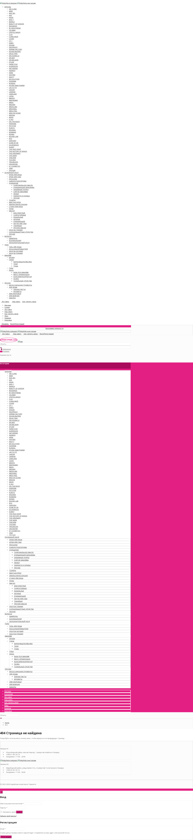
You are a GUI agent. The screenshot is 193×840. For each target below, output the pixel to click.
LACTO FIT (13, 88)
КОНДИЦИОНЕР (15, 240)
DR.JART (12, 58)
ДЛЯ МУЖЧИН (14, 296)
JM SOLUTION (14, 79)
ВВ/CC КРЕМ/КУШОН (21, 274)
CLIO (11, 34)
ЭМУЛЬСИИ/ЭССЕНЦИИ (18, 204)
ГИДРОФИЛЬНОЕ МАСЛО (23, 185)
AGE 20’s (12, 13)
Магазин (7, 305)
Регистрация (6, 837)
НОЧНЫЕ (16, 219)
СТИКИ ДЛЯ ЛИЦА (16, 206)
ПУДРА (16, 279)
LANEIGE (12, 92)
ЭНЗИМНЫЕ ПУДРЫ (20, 190)
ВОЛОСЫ (7, 236)
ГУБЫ (11, 268)
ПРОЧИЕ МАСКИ (19, 228)
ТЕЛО (6, 245)
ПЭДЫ (11, 209)
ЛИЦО (11, 270)
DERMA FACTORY (15, 49)
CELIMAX (12, 30)
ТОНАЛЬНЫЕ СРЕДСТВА (22, 281)
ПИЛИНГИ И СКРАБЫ (21, 196)
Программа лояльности (43, 328)
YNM (11, 168)
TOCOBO (12, 160)
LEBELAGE (13, 94)
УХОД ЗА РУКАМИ (16, 253)
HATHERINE (13, 68)
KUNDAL (12, 83)
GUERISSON (13, 66)
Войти (19, 812)
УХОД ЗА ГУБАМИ (16, 230)
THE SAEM (13, 156)
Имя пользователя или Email (12, 804)
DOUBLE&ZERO (15, 51)
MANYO (12, 98)
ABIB (11, 11)
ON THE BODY (14, 122)
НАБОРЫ (12, 298)
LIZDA (11, 96)
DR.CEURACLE (14, 56)
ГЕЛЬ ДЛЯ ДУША (15, 247)
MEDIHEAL (13, 109)
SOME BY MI (13, 143)
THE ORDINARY (14, 153)
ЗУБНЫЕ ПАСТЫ (19, 289)
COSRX (11, 39)
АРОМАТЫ (17, 291)
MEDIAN (12, 105)
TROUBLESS (13, 162)
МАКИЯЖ (7, 255)
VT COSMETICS (14, 166)
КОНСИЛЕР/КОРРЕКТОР (22, 277)
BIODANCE (13, 26)
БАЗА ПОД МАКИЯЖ (20, 272)
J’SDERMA (12, 81)
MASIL (11, 102)
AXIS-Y (11, 20)
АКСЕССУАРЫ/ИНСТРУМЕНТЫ (20, 285)
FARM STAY (13, 64)
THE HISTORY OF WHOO (18, 151)
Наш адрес (8, 312)
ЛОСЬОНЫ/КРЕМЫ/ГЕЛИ (18, 249)
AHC (10, 15)
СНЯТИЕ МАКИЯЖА (20, 192)
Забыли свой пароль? (8, 816)
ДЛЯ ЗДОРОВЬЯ (15, 294)
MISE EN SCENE (15, 113)
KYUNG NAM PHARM (16, 85)
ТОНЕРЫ (12, 200)
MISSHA (12, 115)
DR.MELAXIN (13, 60)
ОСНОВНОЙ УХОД (11, 173)
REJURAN (12, 130)
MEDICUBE (13, 107)
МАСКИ (12, 211)
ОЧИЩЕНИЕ (13, 183)
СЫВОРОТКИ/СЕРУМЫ (17, 181)
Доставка (8, 309)
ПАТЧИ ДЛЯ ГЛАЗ (19, 223)
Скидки (7, 307)
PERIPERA (12, 124)
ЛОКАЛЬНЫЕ (18, 217)
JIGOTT (11, 77)
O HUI (11, 119)
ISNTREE (12, 75)
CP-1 (10, 41)
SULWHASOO (14, 145)
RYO (10, 139)
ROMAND (12, 132)
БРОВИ (12, 257)
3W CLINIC (13, 9)
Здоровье (8, 320)
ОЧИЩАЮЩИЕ (19, 221)
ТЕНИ (15, 264)
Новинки (7, 318)
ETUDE (11, 62)
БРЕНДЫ (7, 7)
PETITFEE (12, 126)
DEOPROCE (13, 47)
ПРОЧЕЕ (16, 198)
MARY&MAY (13, 100)
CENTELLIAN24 (14, 32)
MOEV (11, 117)
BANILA (12, 22)
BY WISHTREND (15, 28)
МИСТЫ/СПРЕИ (15, 202)
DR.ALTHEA (13, 54)
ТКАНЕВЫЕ (17, 226)
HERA (11, 73)
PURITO (12, 128)
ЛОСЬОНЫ (13, 179)
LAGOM (12, 90)
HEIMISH (12, 71)
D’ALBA (11, 45)
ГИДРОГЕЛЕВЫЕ (19, 215)
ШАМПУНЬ (13, 238)
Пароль (3, 808)
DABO (11, 43)
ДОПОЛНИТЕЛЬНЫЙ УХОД (19, 243)
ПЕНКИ (16, 194)
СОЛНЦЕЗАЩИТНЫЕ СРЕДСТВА (21, 232)
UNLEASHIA (13, 164)
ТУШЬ (15, 266)
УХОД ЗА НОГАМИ (16, 251)
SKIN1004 (12, 141)
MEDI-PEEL (13, 111)
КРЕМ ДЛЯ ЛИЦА (15, 175)
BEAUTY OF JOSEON (16, 24)
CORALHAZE (13, 37)
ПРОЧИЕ (12, 170)
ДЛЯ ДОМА (13, 287)
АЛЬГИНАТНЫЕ (19, 213)
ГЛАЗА (11, 260)
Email (2, 829)
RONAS (11, 134)
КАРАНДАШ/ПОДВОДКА (22, 262)
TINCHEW (12, 158)
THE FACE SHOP (15, 149)
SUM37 (11, 147)
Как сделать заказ (11, 314)
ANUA (11, 17)
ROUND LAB (13, 136)
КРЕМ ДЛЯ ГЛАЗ (15, 177)
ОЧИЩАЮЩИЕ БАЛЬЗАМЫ (23, 187)
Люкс (6, 316)
